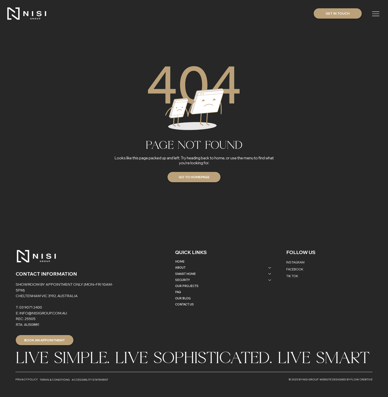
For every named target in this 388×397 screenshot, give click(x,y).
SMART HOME (185, 274)
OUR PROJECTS (186, 286)
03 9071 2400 (30, 307)
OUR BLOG (183, 298)
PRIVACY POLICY (26, 379)
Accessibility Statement (90, 379)
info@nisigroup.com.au (43, 313)
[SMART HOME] (270, 274)
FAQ (178, 292)
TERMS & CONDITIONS (55, 379)
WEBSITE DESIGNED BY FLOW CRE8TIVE (346, 379)
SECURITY (182, 280)
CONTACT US (184, 304)
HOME (180, 261)
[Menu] (376, 13)
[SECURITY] (270, 280)
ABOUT (180, 267)
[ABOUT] (270, 268)
